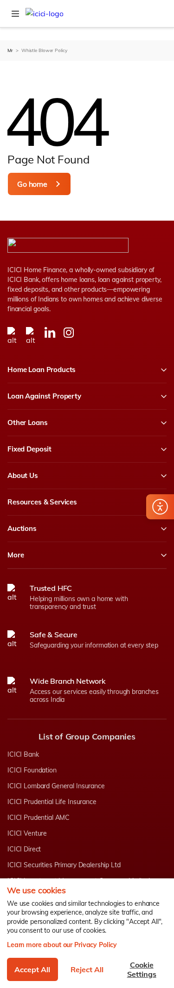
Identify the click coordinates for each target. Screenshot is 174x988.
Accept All (32, 969)
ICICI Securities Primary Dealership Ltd (64, 865)
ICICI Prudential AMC (38, 817)
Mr (10, 50)
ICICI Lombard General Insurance (56, 786)
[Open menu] (15, 13)
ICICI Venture (27, 833)
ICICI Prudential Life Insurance (52, 802)
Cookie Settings (141, 969)
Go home (32, 184)
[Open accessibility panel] (160, 506)
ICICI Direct (24, 849)
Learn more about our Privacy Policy (62, 945)
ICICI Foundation (32, 770)
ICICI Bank (23, 754)
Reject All (87, 969)
